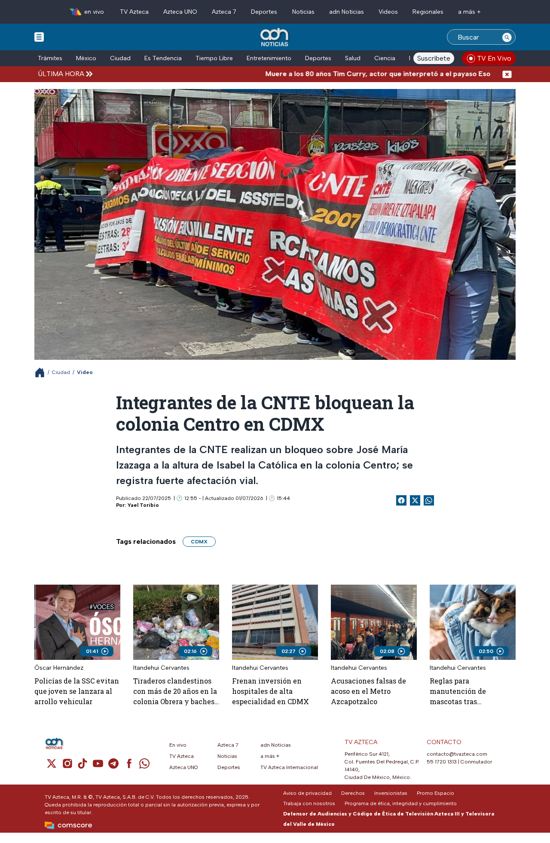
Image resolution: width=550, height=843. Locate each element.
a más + (469, 11)
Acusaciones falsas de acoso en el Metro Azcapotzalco (368, 691)
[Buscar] (507, 37)
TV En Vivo (494, 58)
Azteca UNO (180, 11)
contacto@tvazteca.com (457, 754)
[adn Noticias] (275, 38)
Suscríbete (433, 58)
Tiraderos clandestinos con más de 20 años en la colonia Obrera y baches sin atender (175, 691)
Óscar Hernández (58, 667)
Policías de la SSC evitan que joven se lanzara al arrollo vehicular (76, 691)
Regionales (427, 11)
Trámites (50, 58)
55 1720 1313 (442, 762)
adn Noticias (346, 11)
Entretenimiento (269, 58)
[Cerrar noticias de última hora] (507, 73)
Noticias (303, 11)
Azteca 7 (224, 11)
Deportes (264, 11)
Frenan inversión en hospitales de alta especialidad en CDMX (270, 691)
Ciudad (120, 58)
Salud (353, 58)
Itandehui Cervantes (161, 667)
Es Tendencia (163, 58)
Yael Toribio (143, 505)
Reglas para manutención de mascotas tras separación (458, 691)
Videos (388, 11)
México (86, 58)
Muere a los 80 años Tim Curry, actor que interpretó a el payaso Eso (343, 74)
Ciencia (384, 58)
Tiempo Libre (214, 58)
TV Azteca (134, 11)
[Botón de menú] (39, 36)
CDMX (199, 542)
